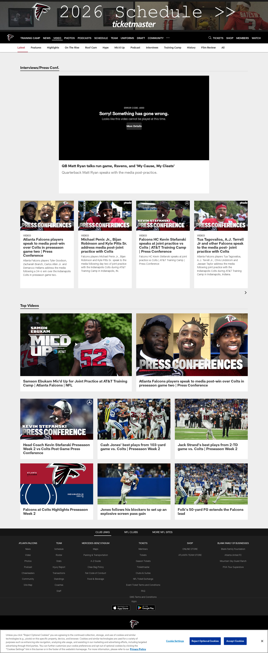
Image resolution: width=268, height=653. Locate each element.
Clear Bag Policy (96, 567)
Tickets (143, 555)
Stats (58, 561)
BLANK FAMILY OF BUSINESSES (233, 543)
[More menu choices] (167, 37)
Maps (95, 549)
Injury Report (59, 567)
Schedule (58, 549)
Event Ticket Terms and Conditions (143, 585)
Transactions (59, 573)
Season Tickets (143, 561)
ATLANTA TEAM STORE (190, 555)
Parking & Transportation (95, 555)
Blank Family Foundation (233, 549)
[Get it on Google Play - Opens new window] (146, 609)
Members (143, 549)
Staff (59, 591)
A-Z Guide (96, 561)
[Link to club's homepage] (10, 37)
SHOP (190, 543)
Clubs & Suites (143, 573)
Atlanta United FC (233, 555)
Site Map (28, 585)
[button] (134, 126)
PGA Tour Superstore (233, 567)
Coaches (59, 585)
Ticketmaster (143, 567)
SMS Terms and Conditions (143, 597)
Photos (28, 561)
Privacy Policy (138, 649)
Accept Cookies (235, 641)
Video (28, 555)
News (28, 549)
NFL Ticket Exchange (143, 579)
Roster (59, 555)
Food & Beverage (95, 579)
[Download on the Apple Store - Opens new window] (121, 608)
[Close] (262, 641)
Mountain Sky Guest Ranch (233, 561)
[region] (134, 641)
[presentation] (246, 293)
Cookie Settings (175, 641)
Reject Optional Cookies (205, 641)
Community (28, 579)
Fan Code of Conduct (95, 573)
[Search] (210, 37)
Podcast (28, 567)
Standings (59, 579)
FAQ (143, 591)
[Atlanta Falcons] (134, 624)
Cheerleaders (28, 573)
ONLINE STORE (190, 549)
